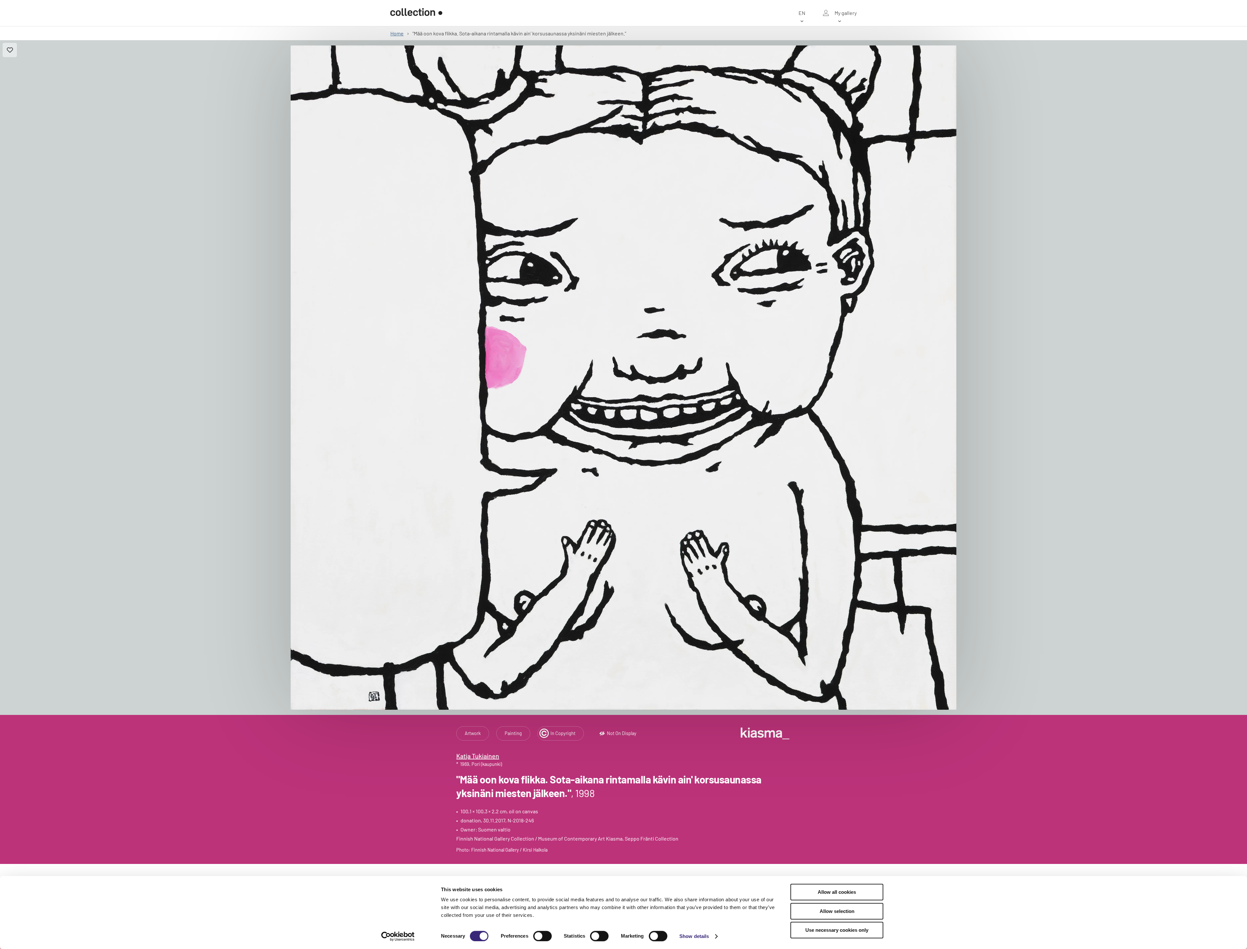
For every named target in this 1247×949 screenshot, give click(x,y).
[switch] (542, 936)
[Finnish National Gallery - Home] (416, 13)
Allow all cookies (837, 892)
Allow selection (837, 911)
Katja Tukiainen (477, 756)
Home (397, 33)
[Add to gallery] (10, 50)
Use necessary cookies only (836, 930)
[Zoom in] (623, 377)
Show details (694, 936)
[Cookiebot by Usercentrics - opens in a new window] (398, 936)
